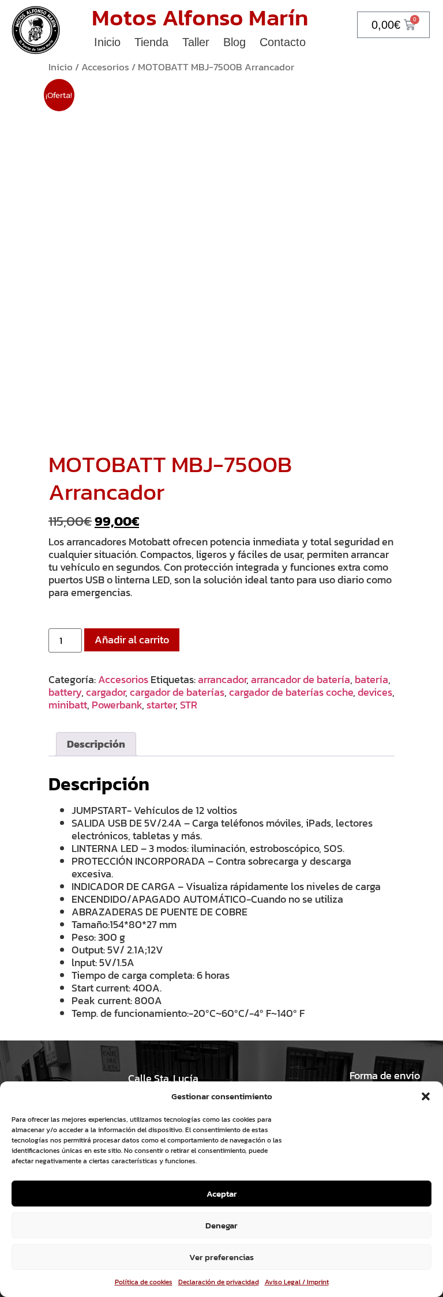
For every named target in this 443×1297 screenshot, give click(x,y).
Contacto (283, 42)
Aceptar (222, 1193)
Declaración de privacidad (218, 1282)
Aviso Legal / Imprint (297, 1282)
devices (375, 692)
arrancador (222, 679)
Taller (195, 42)
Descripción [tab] (96, 744)
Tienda (151, 42)
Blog (234, 42)
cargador (105, 692)
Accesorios (105, 67)
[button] (425, 1096)
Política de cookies (143, 1282)
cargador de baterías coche (291, 692)
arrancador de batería (300, 679)
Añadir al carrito (132, 639)
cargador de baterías (177, 692)
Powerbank (117, 704)
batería (371, 679)
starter (161, 704)
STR (188, 704)
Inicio (107, 42)
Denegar (221, 1225)
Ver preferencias (221, 1257)
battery (64, 692)
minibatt (67, 704)
